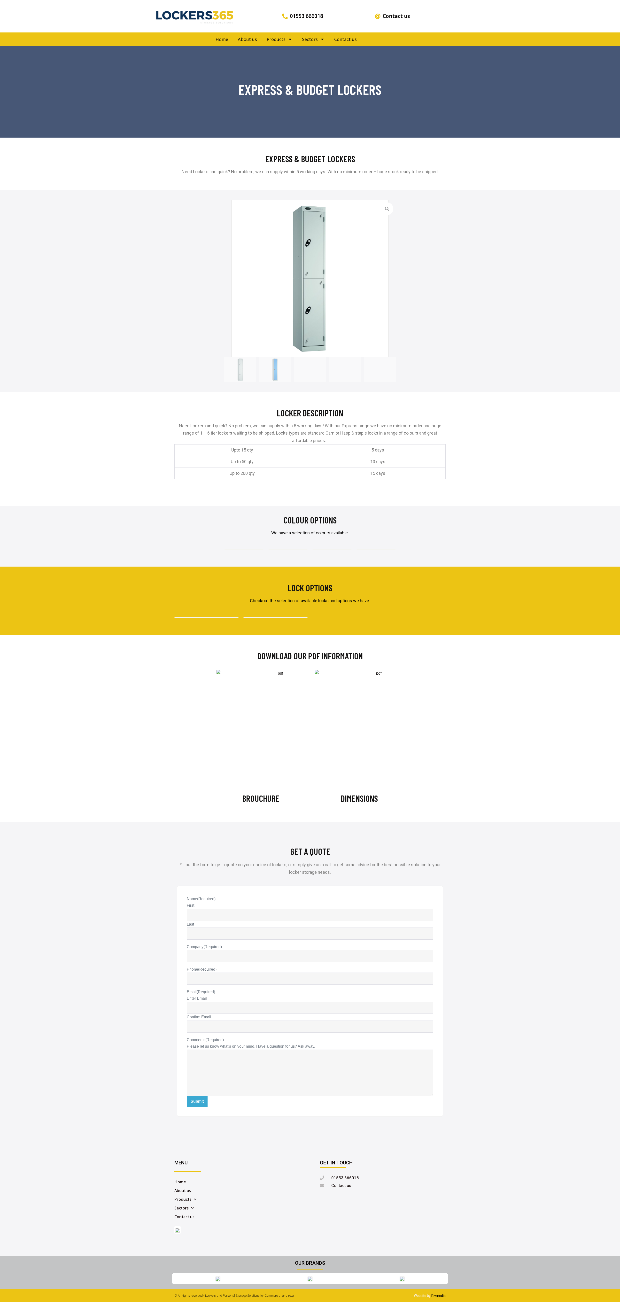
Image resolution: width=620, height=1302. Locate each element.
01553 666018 (306, 16)
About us (247, 39)
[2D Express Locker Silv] (310, 278)
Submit (197, 1101)
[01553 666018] (285, 16)
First (190, 905)
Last (190, 924)
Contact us (396, 16)
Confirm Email (199, 1017)
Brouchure (260, 798)
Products (276, 39)
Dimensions (359, 798)
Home (222, 39)
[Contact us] (377, 16)
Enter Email (197, 998)
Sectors (310, 39)
